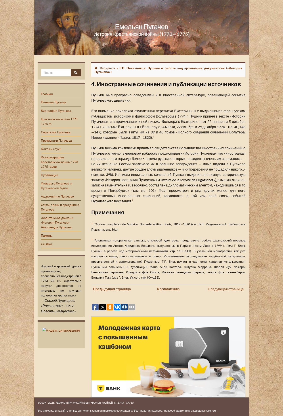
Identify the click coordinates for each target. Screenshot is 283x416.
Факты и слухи (51, 149)
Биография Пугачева (56, 110)
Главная (47, 94)
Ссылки (46, 244)
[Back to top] (273, 406)
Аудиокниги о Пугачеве (57, 196)
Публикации (49, 175)
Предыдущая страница (112, 289)
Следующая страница (226, 289)
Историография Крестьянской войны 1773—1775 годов (61, 161)
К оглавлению (168, 289)
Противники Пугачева (56, 140)
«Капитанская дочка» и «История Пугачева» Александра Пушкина (57, 222)
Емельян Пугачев (141, 26)
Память (46, 235)
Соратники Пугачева (55, 132)
